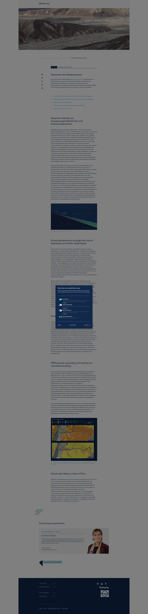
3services (64, 308)
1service (64, 302)
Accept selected (73, 325)
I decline (59, 325)
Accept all (86, 324)
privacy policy (87, 292)
